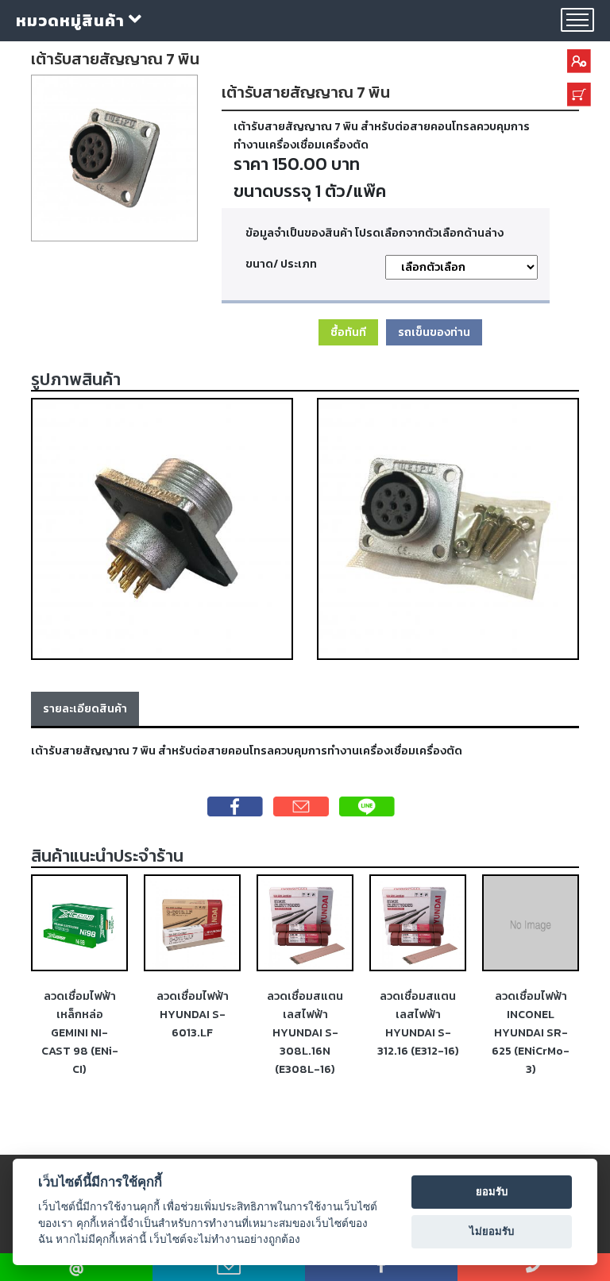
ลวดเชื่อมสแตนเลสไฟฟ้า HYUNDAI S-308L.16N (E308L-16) (305, 1032)
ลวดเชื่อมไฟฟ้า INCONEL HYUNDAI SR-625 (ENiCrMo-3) (530, 1032)
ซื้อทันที (348, 332)
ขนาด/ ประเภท (281, 263)
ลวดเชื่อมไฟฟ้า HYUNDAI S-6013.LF (192, 1014)
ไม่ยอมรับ (491, 1231)
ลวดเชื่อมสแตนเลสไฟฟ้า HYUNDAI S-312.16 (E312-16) (418, 1023)
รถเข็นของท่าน (434, 332)
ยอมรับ (492, 1191)
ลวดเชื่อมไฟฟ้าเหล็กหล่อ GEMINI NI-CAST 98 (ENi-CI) (79, 1032)
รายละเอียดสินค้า (85, 708)
